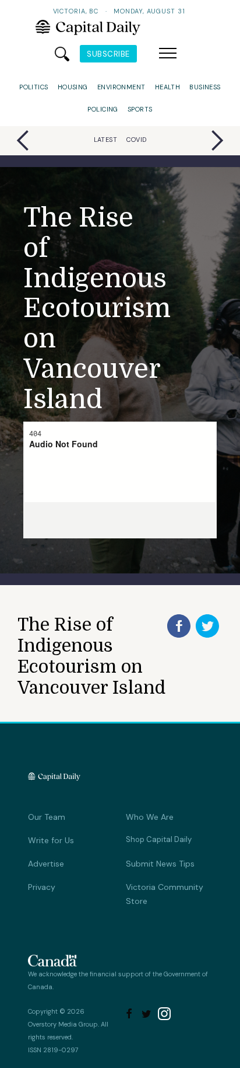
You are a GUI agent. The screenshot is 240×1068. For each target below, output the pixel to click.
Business (205, 87)
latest (106, 139)
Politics (33, 87)
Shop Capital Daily (159, 839)
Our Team (46, 817)
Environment (121, 87)
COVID (136, 139)
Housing (73, 87)
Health (168, 87)
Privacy (41, 887)
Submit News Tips (160, 863)
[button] (167, 53)
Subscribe (108, 54)
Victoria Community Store (164, 894)
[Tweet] (207, 626)
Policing (102, 109)
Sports (140, 109)
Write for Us (51, 840)
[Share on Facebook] (178, 626)
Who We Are (150, 817)
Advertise (46, 863)
